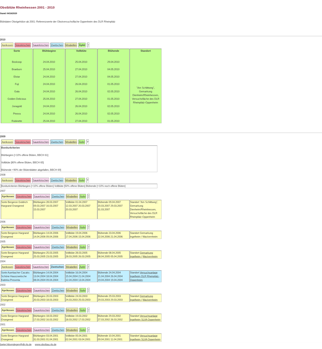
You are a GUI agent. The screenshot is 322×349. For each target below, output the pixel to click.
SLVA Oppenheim (150, 319)
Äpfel (82, 142)
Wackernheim (150, 256)
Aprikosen (7, 45)
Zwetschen (57, 45)
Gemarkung (146, 252)
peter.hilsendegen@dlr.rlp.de (16, 344)
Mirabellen (71, 45)
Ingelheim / (136, 256)
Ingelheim (135, 276)
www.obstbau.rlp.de (45, 344)
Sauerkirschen (41, 45)
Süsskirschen (22, 45)
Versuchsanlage (148, 272)
